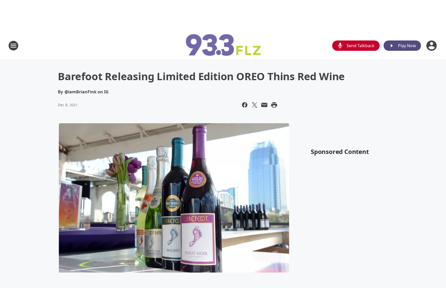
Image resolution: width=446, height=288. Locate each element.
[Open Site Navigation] (13, 45)
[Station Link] (223, 45)
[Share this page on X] (254, 105)
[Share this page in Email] (264, 105)
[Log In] (432, 45)
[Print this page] (274, 105)
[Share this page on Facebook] (244, 105)
